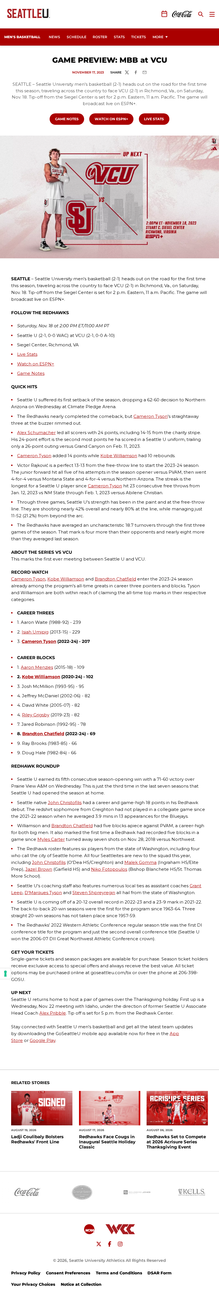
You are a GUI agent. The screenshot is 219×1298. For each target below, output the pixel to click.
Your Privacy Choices (33, 1284)
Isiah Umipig (35, 632)
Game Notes (69, 118)
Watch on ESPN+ (113, 118)
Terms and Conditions (119, 1272)
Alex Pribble (52, 1013)
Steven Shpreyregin (93, 892)
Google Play (42, 1040)
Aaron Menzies (37, 667)
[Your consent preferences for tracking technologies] (5, 973)
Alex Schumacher (36, 432)
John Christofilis (65, 802)
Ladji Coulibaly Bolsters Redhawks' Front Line (37, 1139)
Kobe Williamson (118, 455)
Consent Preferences (68, 1272)
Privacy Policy (25, 1272)
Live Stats (156, 118)
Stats (119, 37)
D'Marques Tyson (43, 892)
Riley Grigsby (35, 715)
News (54, 37)
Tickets (140, 36)
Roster (100, 37)
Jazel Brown (38, 869)
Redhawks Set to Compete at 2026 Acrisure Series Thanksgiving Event (176, 1142)
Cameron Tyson (150, 416)
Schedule (76, 37)
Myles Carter (51, 839)
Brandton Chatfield (115, 579)
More (158, 37)
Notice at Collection (81, 1284)
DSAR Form (159, 1272)
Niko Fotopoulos (109, 869)
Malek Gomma (140, 862)
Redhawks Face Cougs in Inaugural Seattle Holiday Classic (107, 1142)
